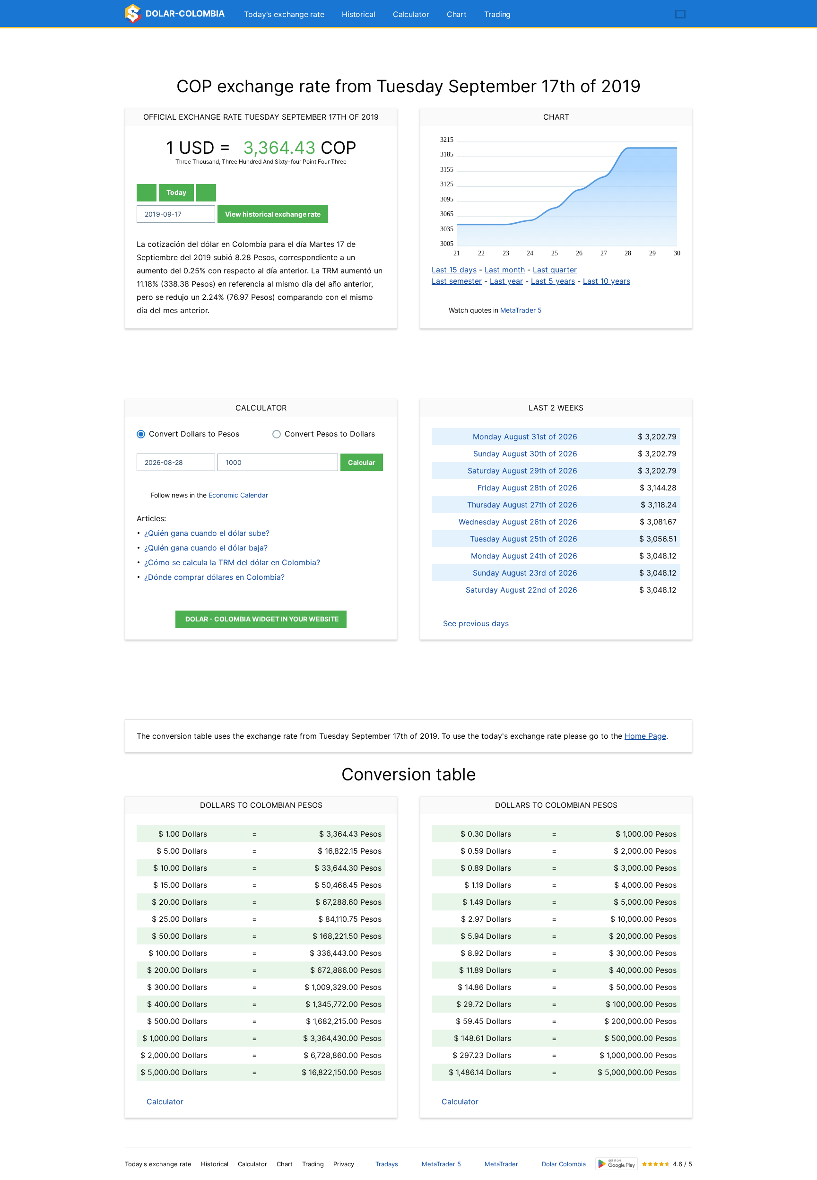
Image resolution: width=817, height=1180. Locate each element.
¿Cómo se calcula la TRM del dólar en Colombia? (232, 562)
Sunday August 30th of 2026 (525, 453)
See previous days (475, 623)
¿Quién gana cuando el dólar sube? (206, 533)
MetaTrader (501, 1164)
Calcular (361, 462)
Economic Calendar (238, 495)
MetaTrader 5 (521, 310)
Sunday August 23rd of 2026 (525, 572)
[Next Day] (206, 192)
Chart (457, 14)
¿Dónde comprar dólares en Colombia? (214, 577)
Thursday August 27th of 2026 (522, 504)
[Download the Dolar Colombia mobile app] (616, 1163)
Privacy (343, 1164)
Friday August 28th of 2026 (527, 487)
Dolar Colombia (564, 1164)
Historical (358, 14)
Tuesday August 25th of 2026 (523, 538)
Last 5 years (553, 281)
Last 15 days (454, 269)
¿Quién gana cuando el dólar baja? (206, 547)
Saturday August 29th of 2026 (522, 470)
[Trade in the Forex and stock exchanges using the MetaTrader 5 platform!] (653, 15)
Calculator (411, 14)
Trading (497, 14)
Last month (505, 269)
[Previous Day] (146, 192)
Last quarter (555, 269)
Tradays (386, 1164)
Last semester (457, 281)
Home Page (645, 736)
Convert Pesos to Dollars (330, 433)
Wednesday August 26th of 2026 (518, 521)
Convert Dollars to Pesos (194, 433)
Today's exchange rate (284, 14)
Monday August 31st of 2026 (525, 436)
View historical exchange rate (273, 214)
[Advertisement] (408, 52)
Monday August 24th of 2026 (524, 555)
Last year (506, 281)
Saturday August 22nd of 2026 (521, 589)
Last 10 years (606, 281)
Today (176, 192)
